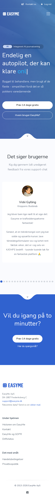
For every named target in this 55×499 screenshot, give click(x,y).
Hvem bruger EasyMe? (27, 115)
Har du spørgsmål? (28, 346)
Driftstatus (8, 439)
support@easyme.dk (12, 401)
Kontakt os (30, 4)
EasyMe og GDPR (12, 434)
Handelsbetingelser (12, 459)
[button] (1, 281)
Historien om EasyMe (13, 424)
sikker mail (35, 404)
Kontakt (6, 429)
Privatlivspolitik (10, 464)
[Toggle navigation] (48, 14)
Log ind (47, 4)
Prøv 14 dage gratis (27, 105)
